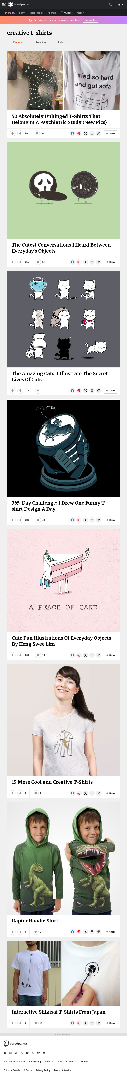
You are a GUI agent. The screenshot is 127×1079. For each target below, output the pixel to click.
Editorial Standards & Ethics (18, 1070)
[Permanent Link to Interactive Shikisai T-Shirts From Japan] (63, 973)
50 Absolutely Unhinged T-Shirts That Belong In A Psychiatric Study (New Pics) (59, 119)
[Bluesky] (27, 1053)
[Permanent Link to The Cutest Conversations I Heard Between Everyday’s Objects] (63, 190)
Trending (41, 42)
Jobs (60, 1061)
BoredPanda (18, 4)
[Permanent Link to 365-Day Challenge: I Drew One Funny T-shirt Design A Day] (63, 448)
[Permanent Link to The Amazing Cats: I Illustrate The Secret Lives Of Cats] (63, 319)
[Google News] (44, 1053)
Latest (61, 42)
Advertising (35, 1061)
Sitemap (85, 1061)
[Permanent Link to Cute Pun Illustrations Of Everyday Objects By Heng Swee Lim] (63, 580)
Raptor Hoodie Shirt (35, 921)
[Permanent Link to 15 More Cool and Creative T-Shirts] (63, 720)
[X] (21, 1053)
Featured (18, 42)
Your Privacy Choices (14, 1061)
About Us (49, 1061)
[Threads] (33, 1053)
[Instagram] (10, 1053)
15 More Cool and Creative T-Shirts (52, 782)
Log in (120, 4)
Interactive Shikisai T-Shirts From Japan (59, 1012)
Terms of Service (62, 1070)
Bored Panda (15, 1044)
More (79, 13)
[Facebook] (5, 1053)
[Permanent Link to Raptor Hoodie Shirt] (63, 858)
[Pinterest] (16, 1053)
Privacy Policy (43, 1070)
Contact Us (71, 1061)
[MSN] (38, 1053)
